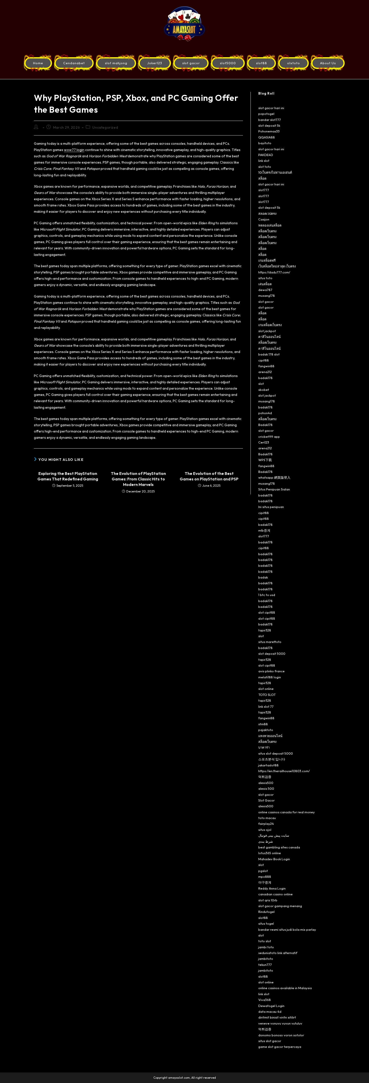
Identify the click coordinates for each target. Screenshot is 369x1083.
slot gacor (191, 63)
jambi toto (266, 947)
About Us (328, 63)
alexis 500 (266, 788)
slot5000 (228, 63)
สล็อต (262, 178)
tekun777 (265, 965)
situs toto (265, 278)
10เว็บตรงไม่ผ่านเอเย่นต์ (275, 172)
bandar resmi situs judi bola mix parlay (287, 929)
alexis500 (265, 783)
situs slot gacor (269, 1041)
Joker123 (154, 63)
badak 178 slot (269, 354)
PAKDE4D (265, 155)
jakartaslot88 (268, 765)
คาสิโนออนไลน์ (269, 337)
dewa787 (265, 290)
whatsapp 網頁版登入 (274, 477)
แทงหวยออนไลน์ (270, 736)
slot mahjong (116, 63)
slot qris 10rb (267, 900)
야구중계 (264, 882)
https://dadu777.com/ (274, 272)
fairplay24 (266, 824)
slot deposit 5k (269, 125)
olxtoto (293, 63)
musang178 (266, 296)
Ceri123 (263, 442)
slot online (266, 689)
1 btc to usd (266, 595)
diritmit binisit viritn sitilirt (277, 1017)
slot (261, 384)
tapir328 (264, 630)
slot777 (263, 190)
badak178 (265, 378)
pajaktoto (265, 730)
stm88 (263, 724)
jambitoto (265, 959)
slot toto (264, 167)
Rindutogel (266, 912)
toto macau (267, 818)
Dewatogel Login (271, 1006)
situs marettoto (269, 642)
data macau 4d (269, 1011)
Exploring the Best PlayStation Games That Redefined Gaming (67, 476)
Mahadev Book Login (274, 859)
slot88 (261, 63)
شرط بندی (265, 841)
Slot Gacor (266, 800)
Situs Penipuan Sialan (274, 489)
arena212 (265, 372)
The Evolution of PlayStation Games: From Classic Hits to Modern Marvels (138, 479)
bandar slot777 (269, 120)
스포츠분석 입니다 (271, 759)
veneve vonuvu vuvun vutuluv (280, 1023)
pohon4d (265, 413)
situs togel (266, 923)
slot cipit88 (266, 612)
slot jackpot (267, 331)
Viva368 (264, 1000)
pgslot (263, 871)
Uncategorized (105, 127)
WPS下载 (265, 460)
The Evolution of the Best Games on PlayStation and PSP (209, 476)
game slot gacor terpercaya (279, 1047)
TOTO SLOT (267, 695)
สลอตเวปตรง (267, 213)
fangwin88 (266, 366)
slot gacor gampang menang (280, 906)
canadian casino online (275, 894)
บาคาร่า (264, 747)
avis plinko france (271, 671)
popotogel (266, 114)
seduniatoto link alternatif (277, 953)
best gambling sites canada (279, 847)
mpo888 (264, 877)
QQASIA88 (266, 137)
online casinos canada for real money (286, 812)
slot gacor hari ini (271, 108)
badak (263, 577)
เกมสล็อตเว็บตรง (270, 325)
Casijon (263, 219)
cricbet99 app (269, 437)
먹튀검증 (264, 777)
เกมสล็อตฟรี (267, 260)
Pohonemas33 (269, 131)
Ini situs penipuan (271, 507)
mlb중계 (264, 530)
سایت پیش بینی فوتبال (273, 835)
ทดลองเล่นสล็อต (269, 225)
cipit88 (263, 360)
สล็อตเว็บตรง (267, 231)
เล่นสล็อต (265, 284)
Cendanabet (74, 63)
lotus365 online (269, 853)
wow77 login (74, 150)
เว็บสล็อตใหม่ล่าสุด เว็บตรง (277, 266)
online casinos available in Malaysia (285, 988)
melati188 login (269, 677)
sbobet (263, 390)
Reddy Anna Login (272, 888)
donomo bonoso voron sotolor (281, 1035)
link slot (263, 161)
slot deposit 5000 (271, 654)
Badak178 (265, 425)
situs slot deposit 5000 (275, 753)
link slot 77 (266, 706)
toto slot (264, 941)
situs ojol (264, 830)
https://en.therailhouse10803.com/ (284, 771)
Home (38, 63)
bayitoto (264, 143)
